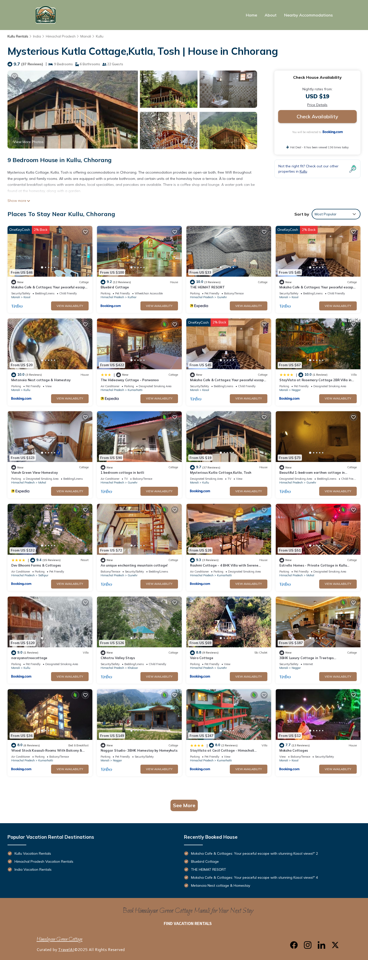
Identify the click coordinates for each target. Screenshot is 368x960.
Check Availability (317, 116)
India (37, 36)
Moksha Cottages (293, 750)
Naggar (296, 390)
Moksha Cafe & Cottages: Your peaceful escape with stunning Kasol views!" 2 (254, 853)
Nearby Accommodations (308, 15)
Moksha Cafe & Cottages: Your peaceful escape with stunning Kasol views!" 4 (254, 877)
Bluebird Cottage (115, 287)
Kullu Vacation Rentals (33, 853)
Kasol (27, 297)
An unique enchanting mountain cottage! (134, 565)
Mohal (42, 482)
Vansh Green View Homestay (34, 472)
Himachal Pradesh (61, 36)
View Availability (70, 306)
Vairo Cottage (201, 658)
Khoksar (133, 668)
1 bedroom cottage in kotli (122, 472)
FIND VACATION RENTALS (188, 923)
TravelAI (66, 949)
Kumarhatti (135, 390)
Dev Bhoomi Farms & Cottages (36, 565)
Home (251, 15)
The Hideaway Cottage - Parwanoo (130, 380)
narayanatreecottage (29, 658)
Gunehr (222, 297)
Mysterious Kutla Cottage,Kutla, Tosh (220, 472)
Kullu (99, 36)
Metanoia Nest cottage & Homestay (41, 380)
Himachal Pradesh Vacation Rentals (44, 861)
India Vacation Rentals (33, 869)
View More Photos (28, 142)
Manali (85, 36)
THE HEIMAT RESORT (207, 287)
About (271, 15)
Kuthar (132, 297)
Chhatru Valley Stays (118, 658)
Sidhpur (43, 575)
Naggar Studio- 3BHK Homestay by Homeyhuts (139, 750)
